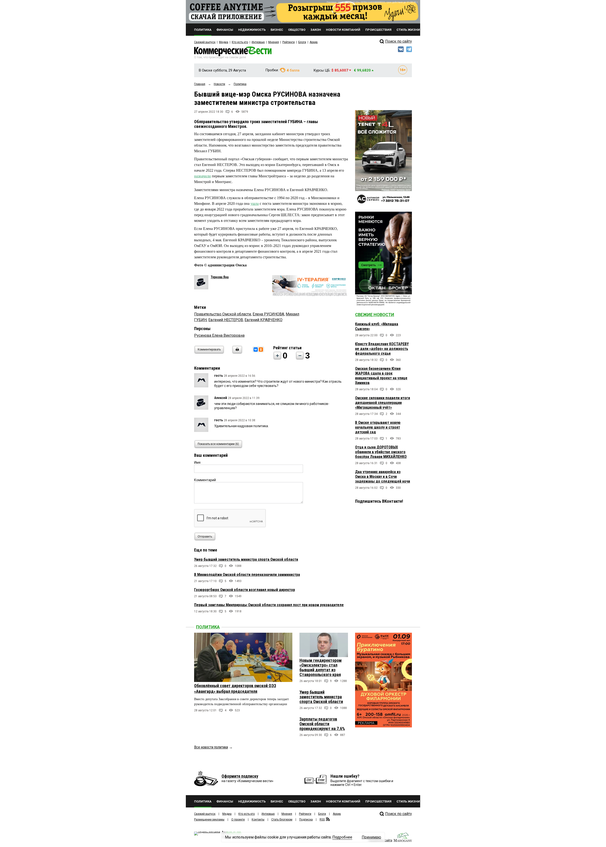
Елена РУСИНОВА (268, 314)
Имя (197, 462)
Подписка (306, 819)
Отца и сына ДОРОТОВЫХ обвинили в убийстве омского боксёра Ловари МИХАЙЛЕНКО (381, 452)
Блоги (302, 42)
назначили (202, 176)
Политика (208, 626)
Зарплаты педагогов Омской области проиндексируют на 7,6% (322, 724)
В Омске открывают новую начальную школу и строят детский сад (378, 427)
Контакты (258, 819)
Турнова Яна (220, 277)
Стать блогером (281, 819)
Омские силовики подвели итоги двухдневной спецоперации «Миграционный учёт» (382, 403)
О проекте (238, 819)
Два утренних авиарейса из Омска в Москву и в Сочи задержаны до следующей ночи (382, 477)
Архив (314, 42)
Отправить (205, 536)
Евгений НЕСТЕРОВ (225, 320)
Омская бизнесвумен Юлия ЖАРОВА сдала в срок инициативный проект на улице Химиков (381, 375)
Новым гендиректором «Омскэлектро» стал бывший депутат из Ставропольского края (320, 667)
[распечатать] (236, 352)
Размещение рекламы (209, 819)
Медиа (223, 42)
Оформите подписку (240, 776)
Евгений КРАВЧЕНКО (263, 320)
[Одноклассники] (261, 349)
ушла (254, 204)
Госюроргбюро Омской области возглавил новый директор (244, 589)
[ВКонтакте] (256, 349)
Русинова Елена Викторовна (219, 335)
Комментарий (205, 480)
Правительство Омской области (222, 314)
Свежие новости (374, 314)
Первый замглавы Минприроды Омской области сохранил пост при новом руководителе (269, 605)
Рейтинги (288, 42)
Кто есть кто (240, 42)
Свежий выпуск (204, 42)
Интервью (258, 42)
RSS (322, 819)
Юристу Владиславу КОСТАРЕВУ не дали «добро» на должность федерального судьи (382, 349)
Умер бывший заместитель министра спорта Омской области (246, 559)
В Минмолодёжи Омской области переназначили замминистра (247, 574)
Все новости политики (211, 747)
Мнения (273, 42)
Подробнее (342, 837)
